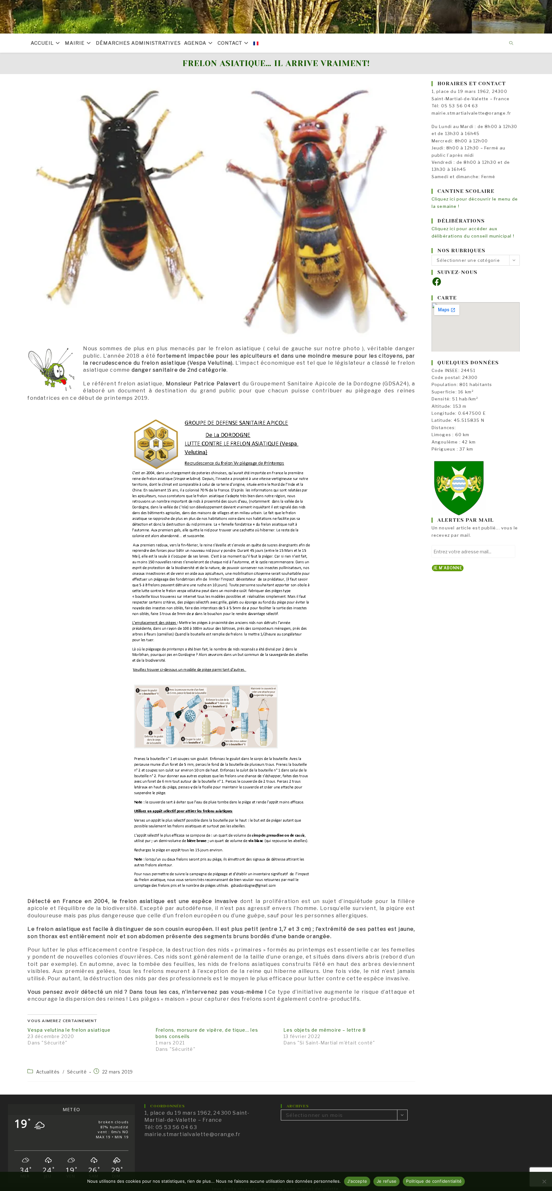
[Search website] (511, 43)
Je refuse (386, 1181)
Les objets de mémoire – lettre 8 (324, 1030)
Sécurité (77, 1071)
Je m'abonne (447, 567)
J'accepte (357, 1181)
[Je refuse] (544, 1181)
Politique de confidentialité (434, 1181)
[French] (256, 43)
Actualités (48, 1071)
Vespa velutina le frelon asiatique (69, 1030)
